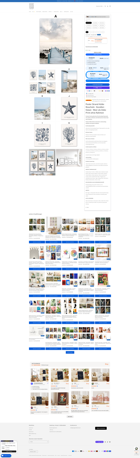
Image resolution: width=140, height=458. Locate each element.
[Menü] (138, 447)
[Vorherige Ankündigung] (29, 1)
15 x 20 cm (95, 22)
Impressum (31, 427)
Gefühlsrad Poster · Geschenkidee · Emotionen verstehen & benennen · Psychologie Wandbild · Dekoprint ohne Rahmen (69, 262)
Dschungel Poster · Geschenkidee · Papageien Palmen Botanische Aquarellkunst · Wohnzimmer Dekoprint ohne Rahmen (53, 316)
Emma (75, 405)
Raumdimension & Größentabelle (92, 46)
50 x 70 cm (95, 27)
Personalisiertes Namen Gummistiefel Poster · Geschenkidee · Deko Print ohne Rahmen (102, 262)
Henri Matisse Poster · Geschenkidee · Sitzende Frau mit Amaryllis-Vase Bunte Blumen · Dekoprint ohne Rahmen (102, 289)
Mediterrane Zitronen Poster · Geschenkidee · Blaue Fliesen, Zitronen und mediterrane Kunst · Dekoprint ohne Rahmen (53, 262)
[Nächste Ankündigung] (110, 1)
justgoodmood (33, 455)
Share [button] (88, 207)
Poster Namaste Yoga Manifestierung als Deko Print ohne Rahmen (36, 339)
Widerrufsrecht (44, 455)
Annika (55, 406)
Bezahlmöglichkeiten (53, 427)
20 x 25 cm (102, 22)
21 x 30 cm (89, 25)
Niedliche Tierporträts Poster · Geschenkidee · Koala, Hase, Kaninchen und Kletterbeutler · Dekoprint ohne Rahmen (102, 316)
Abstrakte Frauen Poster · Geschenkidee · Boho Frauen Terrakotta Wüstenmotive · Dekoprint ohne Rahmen (103, 343)
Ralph (75, 383)
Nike (95, 405)
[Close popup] (16, 442)
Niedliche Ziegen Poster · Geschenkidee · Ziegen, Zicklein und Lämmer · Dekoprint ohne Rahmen (102, 234)
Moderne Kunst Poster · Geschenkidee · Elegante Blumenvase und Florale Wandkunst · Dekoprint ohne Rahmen (86, 343)
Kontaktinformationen (64, 455)
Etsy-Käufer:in (56, 383)
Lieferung (51, 429)
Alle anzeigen (70, 352)
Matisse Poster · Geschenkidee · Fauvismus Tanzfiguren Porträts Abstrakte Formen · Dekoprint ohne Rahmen (69, 289)
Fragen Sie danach (9, 451)
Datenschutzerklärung (51, 455)
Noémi (35, 407)
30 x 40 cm (95, 25)
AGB (29, 435)
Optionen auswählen (37, 242)
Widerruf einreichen (101, 428)
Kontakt (30, 429)
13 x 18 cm (89, 22)
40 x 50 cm (102, 25)
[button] (50, 11)
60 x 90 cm (102, 27)
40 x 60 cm (89, 27)
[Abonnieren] (47, 442)
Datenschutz (31, 431)
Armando (96, 383)
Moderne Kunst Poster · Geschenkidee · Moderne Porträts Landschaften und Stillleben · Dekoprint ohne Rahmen (69, 343)
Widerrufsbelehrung (32, 433)
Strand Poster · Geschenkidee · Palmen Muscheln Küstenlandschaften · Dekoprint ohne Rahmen (86, 262)
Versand (91, 36)
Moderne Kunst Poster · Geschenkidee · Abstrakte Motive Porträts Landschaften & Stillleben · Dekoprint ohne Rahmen (37, 316)
